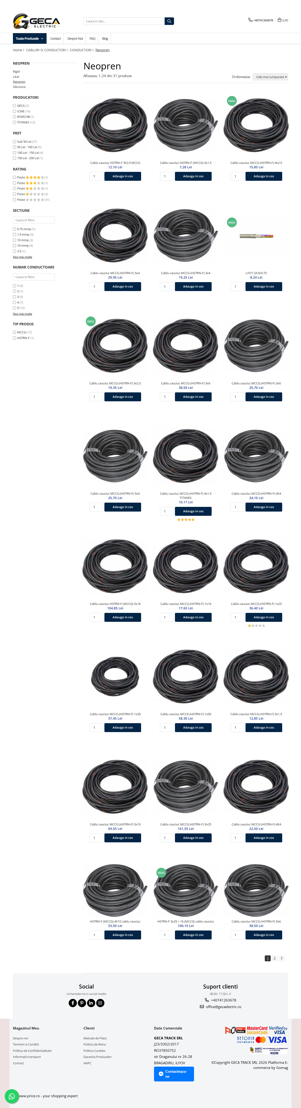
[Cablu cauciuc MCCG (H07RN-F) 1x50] (186, 677)
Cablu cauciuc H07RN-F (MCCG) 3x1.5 (185, 163)
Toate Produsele (27, 38)
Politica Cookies (94, 1051)
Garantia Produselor (97, 1057)
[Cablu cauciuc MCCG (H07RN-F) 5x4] (115, 235)
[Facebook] (73, 1003)
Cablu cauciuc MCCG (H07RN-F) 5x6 (185, 383)
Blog (105, 38)
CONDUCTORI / (82, 50)
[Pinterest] (82, 1003)
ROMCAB (23, 116)
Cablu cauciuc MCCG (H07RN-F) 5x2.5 (115, 383)
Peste (21, 177)
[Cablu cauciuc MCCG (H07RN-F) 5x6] (186, 346)
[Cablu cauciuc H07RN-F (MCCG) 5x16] (115, 566)
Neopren (19, 81)
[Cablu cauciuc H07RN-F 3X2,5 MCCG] (115, 125)
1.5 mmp (23, 234)
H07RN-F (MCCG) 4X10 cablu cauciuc (115, 921)
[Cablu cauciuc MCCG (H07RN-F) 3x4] (186, 235)
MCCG (21, 332)
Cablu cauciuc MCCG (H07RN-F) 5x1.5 (256, 714)
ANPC (87, 1063)
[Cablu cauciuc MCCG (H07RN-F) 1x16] (186, 566)
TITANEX (23, 122)
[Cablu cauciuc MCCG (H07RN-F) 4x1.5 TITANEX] (186, 456)
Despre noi (75, 38)
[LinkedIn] (91, 1003)
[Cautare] (169, 21)
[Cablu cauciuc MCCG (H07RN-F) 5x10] (115, 787)
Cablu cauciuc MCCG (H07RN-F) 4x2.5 (256, 163)
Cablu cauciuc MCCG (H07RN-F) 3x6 (256, 383)
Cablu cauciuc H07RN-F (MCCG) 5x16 (115, 604)
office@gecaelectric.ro (223, 1006)
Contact (55, 38)
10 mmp (23, 240)
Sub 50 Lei (24, 141)
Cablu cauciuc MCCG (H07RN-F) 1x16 (185, 604)
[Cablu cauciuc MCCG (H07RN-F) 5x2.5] (115, 346)
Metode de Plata (95, 1038)
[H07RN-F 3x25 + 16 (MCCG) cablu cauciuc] (186, 890)
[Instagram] (100, 1003)
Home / (19, 50)
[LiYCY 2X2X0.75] (256, 235)
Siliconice (19, 87)
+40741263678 (223, 1000)
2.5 (19, 251)
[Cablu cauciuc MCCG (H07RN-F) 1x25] (256, 566)
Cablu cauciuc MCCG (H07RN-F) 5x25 (185, 824)
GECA (21, 105)
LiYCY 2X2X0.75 (256, 273)
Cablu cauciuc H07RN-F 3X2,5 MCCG (115, 163)
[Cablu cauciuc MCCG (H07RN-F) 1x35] (115, 676)
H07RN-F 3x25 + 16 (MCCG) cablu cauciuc (185, 921)
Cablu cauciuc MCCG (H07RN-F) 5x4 (115, 273)
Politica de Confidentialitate (32, 1051)
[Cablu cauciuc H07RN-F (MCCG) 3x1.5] (186, 125)
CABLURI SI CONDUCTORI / (47, 50)
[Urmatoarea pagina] (281, 958)
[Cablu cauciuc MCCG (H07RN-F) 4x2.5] (256, 125)
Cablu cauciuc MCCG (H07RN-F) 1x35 (115, 714)
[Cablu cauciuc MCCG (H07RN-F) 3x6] (256, 345)
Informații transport (27, 1057)
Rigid (16, 71)
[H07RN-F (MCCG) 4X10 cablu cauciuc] (115, 890)
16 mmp (23, 245)
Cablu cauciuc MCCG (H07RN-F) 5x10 (115, 824)
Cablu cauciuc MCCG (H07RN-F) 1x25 (256, 604)
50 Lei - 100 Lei (27, 147)
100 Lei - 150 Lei (28, 152)
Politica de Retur (94, 1044)
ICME (20, 111)
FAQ (92, 38)
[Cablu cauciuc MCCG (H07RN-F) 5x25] (186, 787)
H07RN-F (23, 338)
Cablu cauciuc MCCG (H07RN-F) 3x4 (185, 273)
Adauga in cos (123, 176)
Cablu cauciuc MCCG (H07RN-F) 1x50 (185, 714)
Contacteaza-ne (176, 1073)
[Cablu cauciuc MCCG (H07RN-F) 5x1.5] (256, 677)
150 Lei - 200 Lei (28, 158)
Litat (16, 77)
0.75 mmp (24, 229)
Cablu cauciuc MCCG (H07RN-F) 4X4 (256, 493)
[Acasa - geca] (42, 21)
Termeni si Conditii (26, 1044)
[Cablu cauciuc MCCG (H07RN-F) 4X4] (256, 456)
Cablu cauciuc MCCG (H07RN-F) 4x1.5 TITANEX (185, 495)
